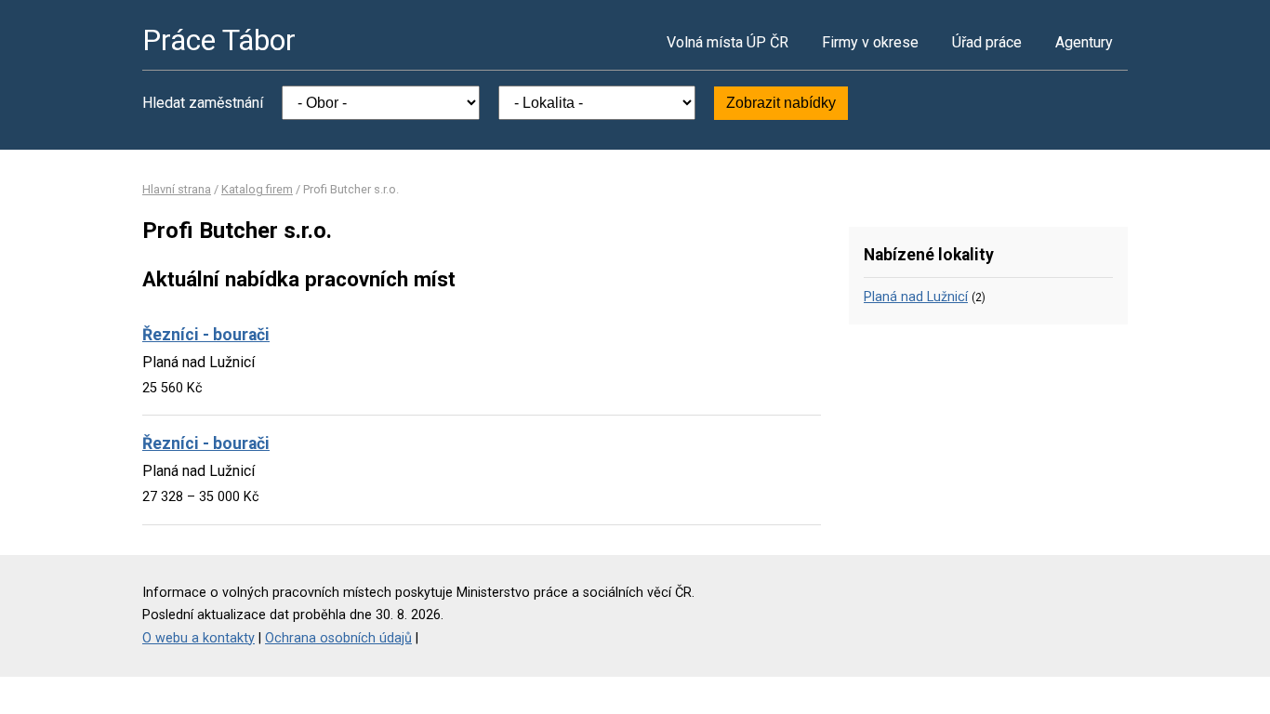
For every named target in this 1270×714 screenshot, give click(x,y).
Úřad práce (987, 42)
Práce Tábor (219, 40)
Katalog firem (257, 189)
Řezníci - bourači (206, 334)
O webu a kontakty (198, 638)
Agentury (1084, 42)
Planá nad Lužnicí (916, 297)
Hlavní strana (176, 189)
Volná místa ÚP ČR (727, 42)
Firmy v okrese (870, 42)
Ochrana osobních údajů (338, 638)
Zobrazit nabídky (781, 103)
